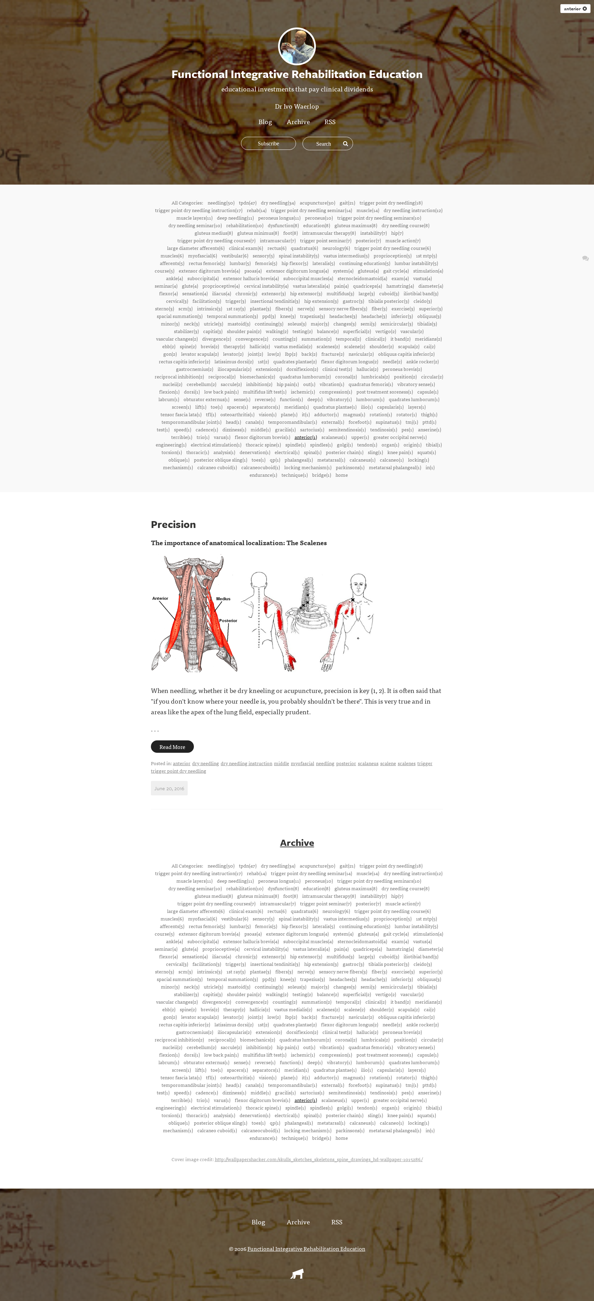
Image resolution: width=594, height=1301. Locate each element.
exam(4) (400, 278)
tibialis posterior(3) (388, 301)
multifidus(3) (340, 293)
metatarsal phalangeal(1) (395, 467)
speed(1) (182, 429)
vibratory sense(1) (416, 384)
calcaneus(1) (362, 459)
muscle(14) (367, 210)
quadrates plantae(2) (295, 361)
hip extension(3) (321, 301)
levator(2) (233, 353)
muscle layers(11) (194, 217)
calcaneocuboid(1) (260, 467)
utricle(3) (213, 323)
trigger (424, 763)
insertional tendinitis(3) (275, 301)
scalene (388, 763)
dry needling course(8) (405, 225)
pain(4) (341, 285)
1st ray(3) (236, 308)
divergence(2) (216, 338)
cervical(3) (177, 301)
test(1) (163, 429)
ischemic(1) (303, 391)
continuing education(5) (364, 263)
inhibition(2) (259, 384)
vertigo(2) (385, 331)
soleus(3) (297, 323)
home (342, 474)
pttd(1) (429, 422)
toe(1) (216, 406)
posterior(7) (368, 240)
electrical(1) (287, 452)
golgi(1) (345, 444)
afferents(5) (172, 263)
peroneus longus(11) (279, 217)
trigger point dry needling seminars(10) (379, 217)
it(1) (306, 414)
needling (325, 763)
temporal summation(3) (232, 316)
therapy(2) (234, 346)
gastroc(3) (353, 301)
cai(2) (429, 346)
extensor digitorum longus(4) (297, 270)
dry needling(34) (278, 202)
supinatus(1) (388, 422)
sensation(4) (195, 293)
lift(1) (200, 406)
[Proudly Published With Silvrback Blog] (297, 1276)
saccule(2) (231, 384)
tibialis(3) (427, 323)
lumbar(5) (240, 263)
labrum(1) (168, 399)
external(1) (332, 422)
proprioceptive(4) (221, 285)
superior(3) (430, 308)
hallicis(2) (260, 346)
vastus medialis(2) (293, 346)
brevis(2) (210, 346)
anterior (573, 8)
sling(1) (375, 452)
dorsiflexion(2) (302, 369)
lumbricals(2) (375, 376)
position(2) (405, 376)
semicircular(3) (397, 323)
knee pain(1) (400, 452)
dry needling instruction (246, 763)
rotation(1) (381, 414)
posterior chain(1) (344, 452)
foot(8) (290, 232)
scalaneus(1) (334, 437)
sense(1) (242, 399)
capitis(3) (212, 331)
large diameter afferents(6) (195, 248)
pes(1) (408, 429)
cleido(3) (423, 301)
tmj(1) (412, 422)
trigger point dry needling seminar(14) (311, 210)
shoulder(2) (382, 346)
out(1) (309, 384)
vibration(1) (332, 384)
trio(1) (203, 437)
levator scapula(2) (200, 353)
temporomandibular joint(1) (191, 422)
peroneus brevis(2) (402, 369)
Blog (265, 121)
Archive (298, 121)
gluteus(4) (368, 270)
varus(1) (222, 437)
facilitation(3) (206, 301)
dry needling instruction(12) (413, 210)
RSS (330, 121)
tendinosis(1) (383, 429)
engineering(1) (171, 444)
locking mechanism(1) (307, 467)
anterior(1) (306, 437)
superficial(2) (357, 331)
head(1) (233, 422)
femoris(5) (266, 263)
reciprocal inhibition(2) (179, 376)
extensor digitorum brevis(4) (209, 270)
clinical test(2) (337, 369)
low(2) (273, 353)
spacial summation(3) (179, 316)
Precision (173, 524)
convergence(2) (251, 338)
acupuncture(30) (317, 202)
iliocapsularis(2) (234, 369)
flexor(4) (168, 293)
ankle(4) (174, 278)
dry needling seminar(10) (195, 225)
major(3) (320, 323)
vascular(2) (412, 331)
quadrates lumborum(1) (414, 399)
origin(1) (412, 444)
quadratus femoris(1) (371, 384)
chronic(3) (246, 293)
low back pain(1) (221, 391)
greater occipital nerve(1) (400, 437)
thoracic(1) (197, 452)
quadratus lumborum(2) (305, 376)
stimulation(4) (428, 270)
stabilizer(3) (186, 331)
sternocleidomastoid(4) (362, 278)
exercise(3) (403, 308)
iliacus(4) (221, 293)
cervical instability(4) (266, 285)
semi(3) (368, 323)
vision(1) (267, 414)
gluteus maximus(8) (355, 225)
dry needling (205, 763)
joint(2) (255, 353)
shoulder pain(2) (244, 331)
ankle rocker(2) (422, 361)
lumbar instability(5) (416, 263)
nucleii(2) (172, 384)
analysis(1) (224, 452)
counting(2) (285, 338)
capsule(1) (427, 391)
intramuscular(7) (278, 240)
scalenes (407, 763)
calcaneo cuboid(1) (217, 467)
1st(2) (263, 361)
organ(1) (390, 444)
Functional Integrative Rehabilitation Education (306, 1248)
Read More (172, 746)
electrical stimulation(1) (216, 444)
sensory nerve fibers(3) (343, 308)
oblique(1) (178, 459)
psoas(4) (253, 270)
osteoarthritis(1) (237, 414)
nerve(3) (306, 308)
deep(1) (314, 399)
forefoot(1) (360, 422)
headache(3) (374, 316)
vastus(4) (422, 278)
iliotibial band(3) (421, 293)
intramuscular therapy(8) (329, 232)
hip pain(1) (288, 384)
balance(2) (328, 331)
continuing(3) (269, 323)
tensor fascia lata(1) (181, 414)
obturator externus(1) (206, 399)
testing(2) (302, 331)
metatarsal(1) (331, 459)
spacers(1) (237, 406)
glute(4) (190, 285)
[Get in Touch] (585, 257)
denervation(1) (255, 452)
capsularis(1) (390, 406)
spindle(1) (295, 444)
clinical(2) (375, 338)
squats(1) (426, 452)
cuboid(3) (389, 293)
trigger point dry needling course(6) (392, 248)
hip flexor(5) (295, 263)
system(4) (343, 270)
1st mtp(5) (426, 255)
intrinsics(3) (209, 308)
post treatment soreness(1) (384, 391)
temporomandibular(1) (292, 422)
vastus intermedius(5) (346, 255)
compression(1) (335, 391)
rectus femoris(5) (207, 263)
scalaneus (368, 763)
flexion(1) (169, 391)
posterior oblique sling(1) (220, 459)
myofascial (302, 763)
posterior (346, 763)
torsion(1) (172, 452)
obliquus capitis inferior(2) (406, 353)
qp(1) (275, 459)
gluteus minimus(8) (258, 232)
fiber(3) (379, 308)
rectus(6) (276, 248)
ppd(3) (269, 316)
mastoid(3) (239, 323)
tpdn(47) (247, 202)
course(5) (164, 270)
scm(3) (185, 308)
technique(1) (295, 474)
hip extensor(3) (306, 293)
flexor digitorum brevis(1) (262, 437)
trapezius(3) (312, 316)
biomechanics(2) (257, 376)
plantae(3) (260, 308)
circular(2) (432, 376)
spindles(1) (321, 444)
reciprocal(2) (221, 376)
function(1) (291, 399)
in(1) (430, 467)
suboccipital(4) (203, 278)
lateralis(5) (323, 263)
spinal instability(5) (299, 255)
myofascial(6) (202, 255)
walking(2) (277, 331)
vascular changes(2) (177, 338)
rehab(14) (256, 210)
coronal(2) (346, 376)
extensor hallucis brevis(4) (251, 278)
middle (281, 763)
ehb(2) (168, 346)
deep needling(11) (235, 217)
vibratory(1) (339, 399)
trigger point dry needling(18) (391, 202)
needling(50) (221, 202)
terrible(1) (181, 437)
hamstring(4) (400, 285)
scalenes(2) (328, 346)
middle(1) (261, 429)
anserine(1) (429, 429)
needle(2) (392, 361)
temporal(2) (348, 338)
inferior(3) (402, 316)
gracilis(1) (285, 429)
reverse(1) (265, 399)
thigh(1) (429, 414)
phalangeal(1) (299, 459)
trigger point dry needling (178, 770)
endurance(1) (263, 474)
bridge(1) (321, 474)
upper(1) (360, 437)
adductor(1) (326, 414)
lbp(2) (291, 353)
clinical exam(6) (246, 248)
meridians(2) (428, 338)
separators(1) (266, 406)
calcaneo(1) (392, 459)
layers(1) (417, 406)
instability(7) (373, 232)
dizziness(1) (234, 429)
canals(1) (254, 422)
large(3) (367, 293)
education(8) (316, 225)
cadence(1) (207, 429)
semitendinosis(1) (347, 429)
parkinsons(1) (350, 467)
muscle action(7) (402, 240)
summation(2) (316, 338)
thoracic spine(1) (263, 444)
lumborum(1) (370, 399)
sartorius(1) (312, 429)
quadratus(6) (304, 248)
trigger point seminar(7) (325, 240)
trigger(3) (236, 301)
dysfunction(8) (283, 225)
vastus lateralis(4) (311, 285)
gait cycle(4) (396, 270)
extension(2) (269, 369)
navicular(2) (361, 353)
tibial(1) (434, 444)
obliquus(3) (429, 316)
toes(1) (258, 459)
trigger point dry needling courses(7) (216, 240)
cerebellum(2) (201, 384)
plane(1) (289, 414)
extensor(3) (274, 293)
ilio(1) (367, 406)
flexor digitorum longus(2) (349, 361)
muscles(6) (172, 255)
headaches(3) (343, 316)
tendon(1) (367, 444)
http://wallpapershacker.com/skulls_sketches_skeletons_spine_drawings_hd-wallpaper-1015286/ (319, 1159)
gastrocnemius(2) (194, 369)
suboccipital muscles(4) (308, 278)
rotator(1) (406, 414)
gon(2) (170, 353)
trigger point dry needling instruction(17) (198, 210)
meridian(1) (296, 406)
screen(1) (181, 406)
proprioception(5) (392, 255)
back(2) (309, 353)
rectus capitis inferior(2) (184, 361)
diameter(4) (430, 285)
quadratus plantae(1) (334, 406)
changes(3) (344, 323)
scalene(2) (354, 346)
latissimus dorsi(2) (233, 361)
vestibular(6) (234, 255)
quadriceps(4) (367, 285)
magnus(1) (354, 414)
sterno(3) (164, 308)
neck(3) (191, 323)
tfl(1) (211, 414)
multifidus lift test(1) (264, 391)
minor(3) (170, 323)
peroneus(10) (319, 217)
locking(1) (418, 459)
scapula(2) (408, 346)
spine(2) (188, 346)
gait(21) (347, 202)
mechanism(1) (178, 467)
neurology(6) (336, 248)
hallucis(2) (367, 369)
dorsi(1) (192, 391)
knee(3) (288, 316)
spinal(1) (312, 452)
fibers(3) (284, 308)
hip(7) (397, 232)
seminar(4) (166, 285)
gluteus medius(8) (214, 232)
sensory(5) (263, 255)
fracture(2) (332, 353)
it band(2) (400, 338)
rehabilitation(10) (244, 225)
